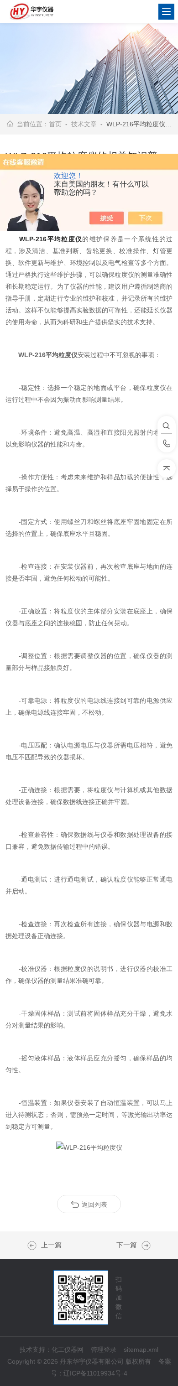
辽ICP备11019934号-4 (95, 1373)
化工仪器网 (68, 1349)
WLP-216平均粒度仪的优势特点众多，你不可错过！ (144, 1245)
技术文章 (84, 124)
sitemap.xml (141, 1349)
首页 (55, 124)
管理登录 (103, 1349)
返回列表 (94, 1204)
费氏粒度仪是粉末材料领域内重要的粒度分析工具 (34, 1245)
